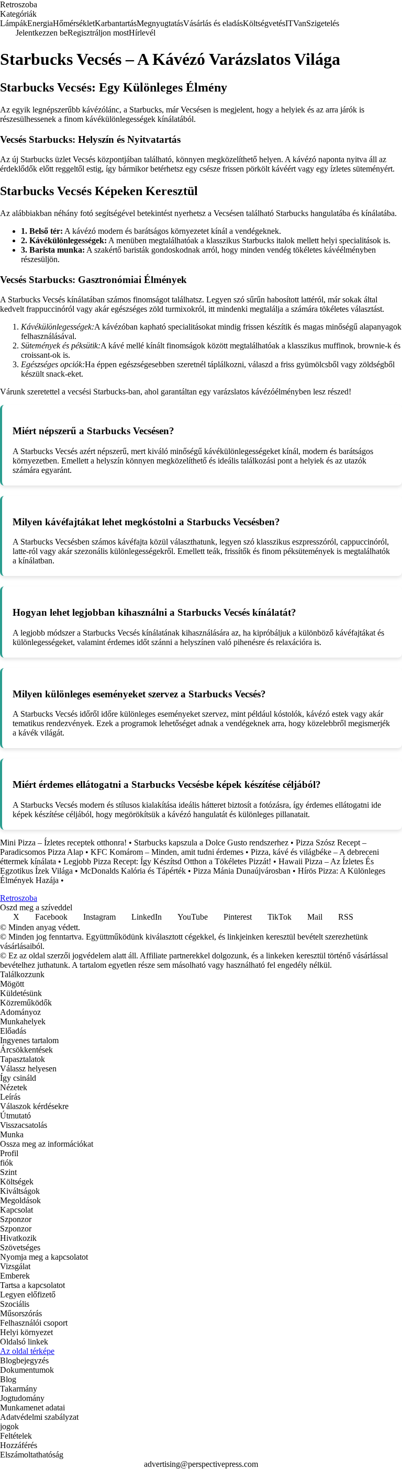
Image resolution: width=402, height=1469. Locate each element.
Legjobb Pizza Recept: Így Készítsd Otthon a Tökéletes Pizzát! (167, 861)
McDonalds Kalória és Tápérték (133, 870)
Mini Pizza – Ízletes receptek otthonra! (63, 842)
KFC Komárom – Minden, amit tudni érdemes (167, 852)
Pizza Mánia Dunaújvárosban (242, 870)
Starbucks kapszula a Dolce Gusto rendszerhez (211, 842)
